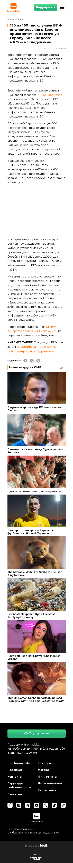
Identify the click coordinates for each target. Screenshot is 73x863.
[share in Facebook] (25, 361)
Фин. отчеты (47, 776)
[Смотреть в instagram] (18, 805)
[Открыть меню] (62, 7)
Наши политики (50, 783)
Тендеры (45, 763)
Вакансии (14, 794)
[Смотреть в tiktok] (54, 805)
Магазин (44, 770)
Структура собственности (19, 785)
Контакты (14, 776)
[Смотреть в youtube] (36, 805)
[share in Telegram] (38, 361)
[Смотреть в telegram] (27, 805)
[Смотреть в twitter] (45, 805)
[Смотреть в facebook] (10, 805)
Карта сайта (47, 790)
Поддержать (46, 7)
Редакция (15, 770)
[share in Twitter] (32, 361)
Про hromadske (19, 763)
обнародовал (52, 95)
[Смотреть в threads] (63, 805)
